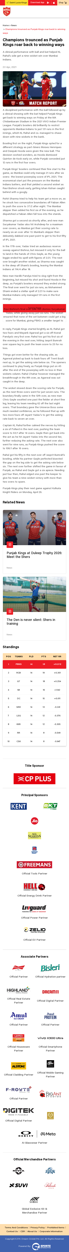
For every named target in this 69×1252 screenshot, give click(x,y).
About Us (32, 1231)
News (9, 568)
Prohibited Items (55, 1228)
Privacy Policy (38, 1228)
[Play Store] (48, 2)
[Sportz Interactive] (41, 1246)
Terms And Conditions (16, 1228)
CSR (22, 1231)
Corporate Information (51, 1231)
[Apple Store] (54, 2)
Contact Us (12, 1231)
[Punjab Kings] (7, 11)
